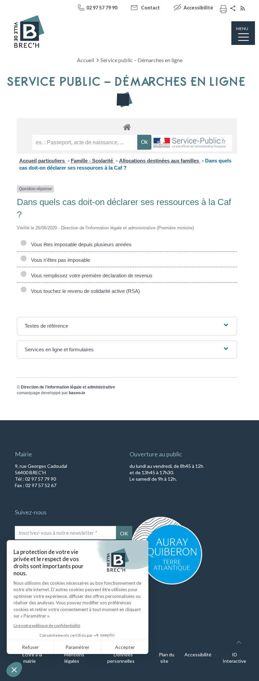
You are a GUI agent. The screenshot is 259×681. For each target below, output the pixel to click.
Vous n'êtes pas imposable (59, 260)
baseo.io (77, 392)
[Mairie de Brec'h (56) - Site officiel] (29, 31)
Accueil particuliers (42, 160)
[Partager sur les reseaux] (234, 9)
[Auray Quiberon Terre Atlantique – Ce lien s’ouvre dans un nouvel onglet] (167, 584)
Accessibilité (198, 7)
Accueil (85, 60)
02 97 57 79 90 (101, 7)
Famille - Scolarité (92, 160)
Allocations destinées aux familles (159, 160)
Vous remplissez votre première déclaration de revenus (90, 275)
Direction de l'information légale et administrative (68, 387)
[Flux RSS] (243, 9)
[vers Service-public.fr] (190, 143)
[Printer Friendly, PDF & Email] (223, 10)
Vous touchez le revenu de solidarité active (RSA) (84, 291)
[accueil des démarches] (127, 127)
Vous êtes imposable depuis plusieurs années (80, 244)
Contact (150, 7)
